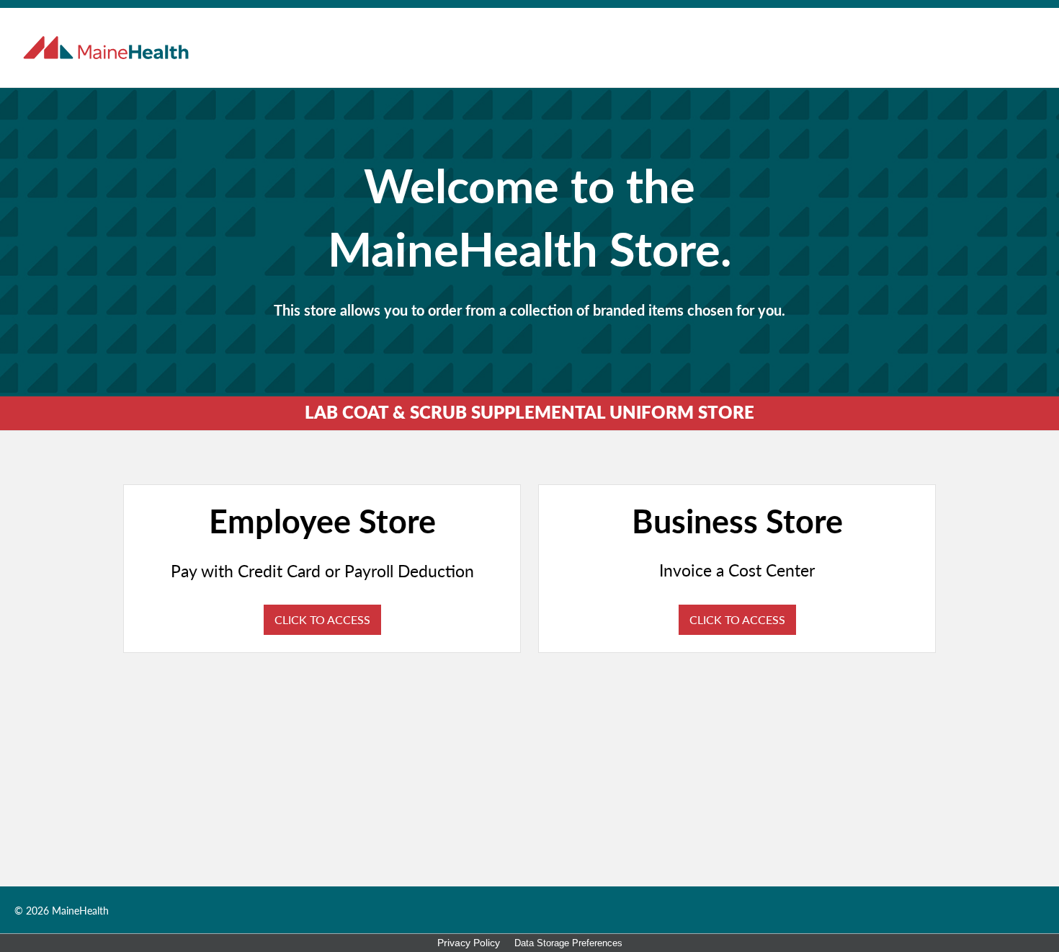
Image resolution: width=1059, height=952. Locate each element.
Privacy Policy (468, 942)
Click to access (322, 619)
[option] (529, 241)
